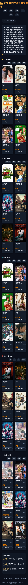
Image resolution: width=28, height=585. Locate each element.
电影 (11, 10)
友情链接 (17, 578)
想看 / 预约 (7, 92)
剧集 (17, 10)
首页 (5, 10)
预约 (17, 15)
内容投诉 (23, 578)
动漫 (11, 15)
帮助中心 (11, 578)
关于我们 (4, 578)
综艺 (23, 10)
